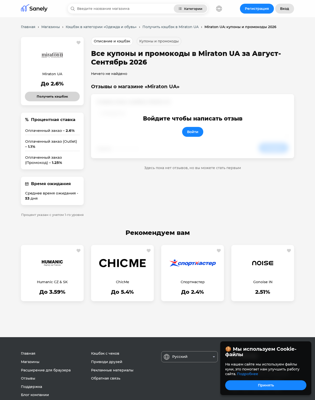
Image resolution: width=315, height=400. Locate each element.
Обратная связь (105, 378)
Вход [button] (284, 8)
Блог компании (35, 395)
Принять (266, 385)
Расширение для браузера (46, 370)
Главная (28, 353)
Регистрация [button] (257, 8)
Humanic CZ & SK (52, 282)
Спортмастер (193, 282)
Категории (193, 9)
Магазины (30, 362)
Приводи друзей (106, 362)
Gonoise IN (262, 282)
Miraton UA (52, 74)
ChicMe (122, 282)
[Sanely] (34, 8)
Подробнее (247, 374)
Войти (192, 132)
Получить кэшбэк (52, 95)
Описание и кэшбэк (112, 41)
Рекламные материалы (112, 370)
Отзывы (28, 378)
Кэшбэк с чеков (105, 353)
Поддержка (31, 386)
